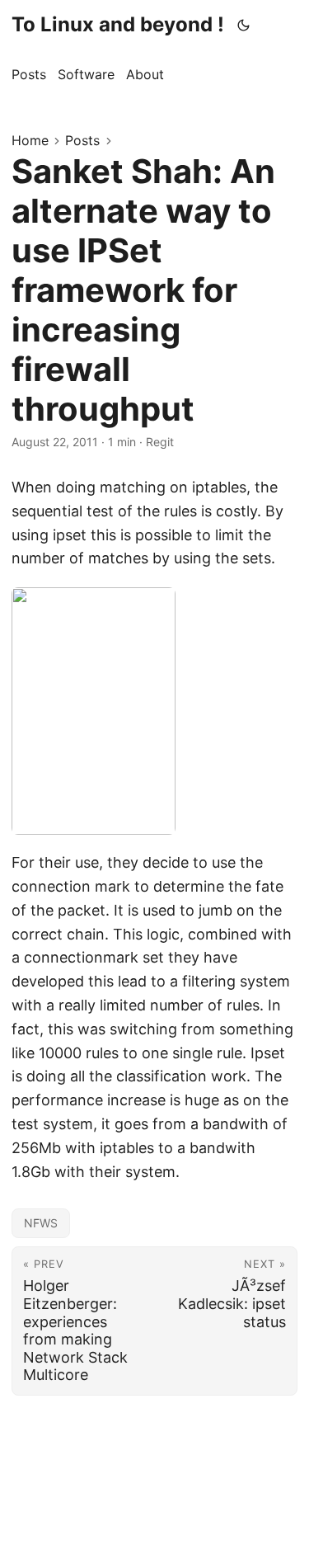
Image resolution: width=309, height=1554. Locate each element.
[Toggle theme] (244, 24)
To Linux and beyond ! (118, 24)
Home (30, 140)
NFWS (41, 1223)
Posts (82, 140)
